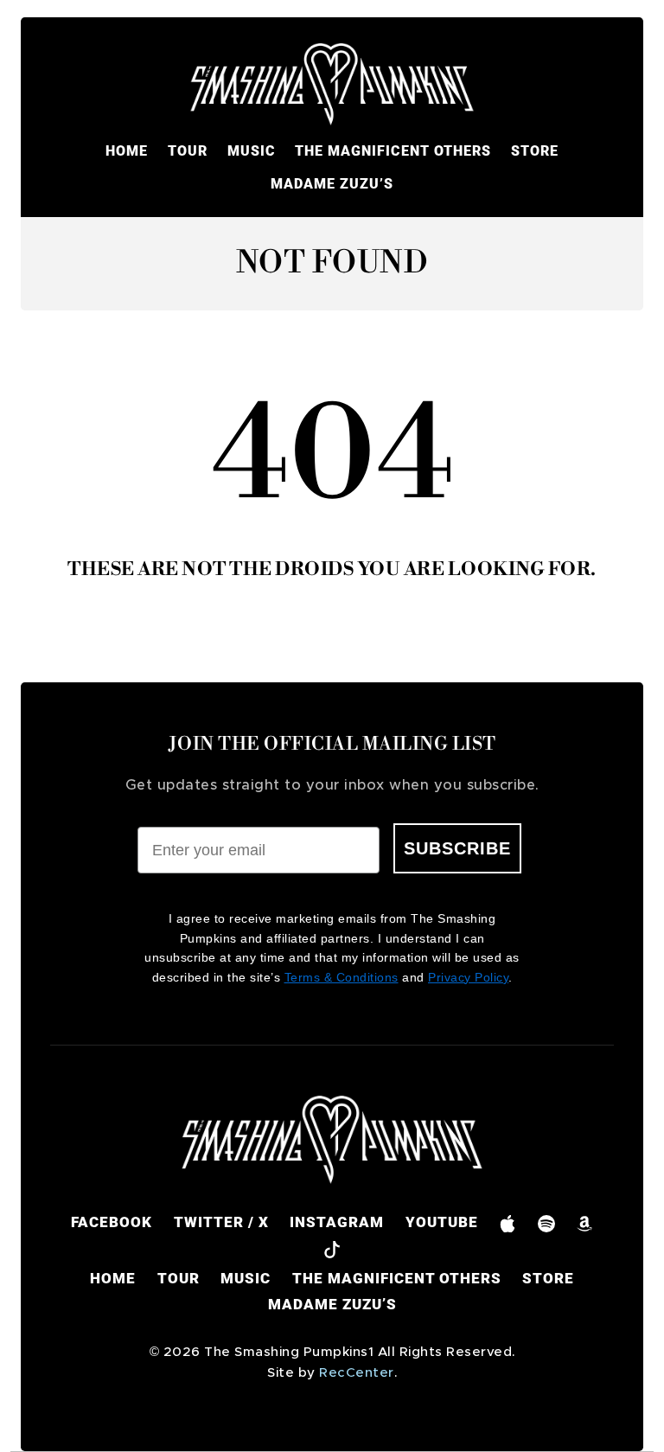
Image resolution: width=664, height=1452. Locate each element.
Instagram (337, 1222)
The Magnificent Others (393, 151)
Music (251, 151)
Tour (188, 151)
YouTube (441, 1222)
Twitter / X (221, 1222)
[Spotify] (546, 1222)
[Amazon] (585, 1222)
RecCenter (356, 1372)
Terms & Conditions (341, 977)
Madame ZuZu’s (332, 184)
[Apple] (508, 1222)
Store (535, 151)
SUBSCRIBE (457, 848)
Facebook (111, 1222)
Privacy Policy (468, 977)
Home (126, 151)
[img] (332, 84)
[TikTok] (332, 1248)
